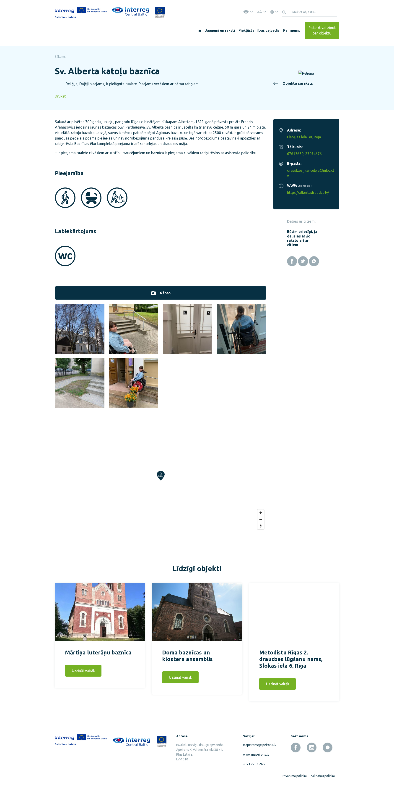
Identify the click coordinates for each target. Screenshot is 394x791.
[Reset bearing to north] (260, 526)
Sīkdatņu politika (323, 776)
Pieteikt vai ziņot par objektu (322, 30)
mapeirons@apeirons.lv (259, 745)
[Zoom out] (260, 519)
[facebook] (296, 747)
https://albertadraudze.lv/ (308, 192)
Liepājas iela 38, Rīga (304, 137)
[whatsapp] (327, 747)
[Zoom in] (260, 512)
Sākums (60, 56)
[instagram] (311, 747)
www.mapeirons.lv (256, 754)
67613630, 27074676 (304, 154)
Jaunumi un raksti (220, 30)
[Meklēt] (285, 12)
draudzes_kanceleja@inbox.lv (310, 173)
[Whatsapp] (314, 261)
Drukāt (60, 96)
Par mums (291, 30)
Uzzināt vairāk (83, 671)
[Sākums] (200, 30)
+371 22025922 (254, 764)
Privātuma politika (294, 776)
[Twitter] (303, 261)
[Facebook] (292, 261)
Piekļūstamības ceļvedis (259, 30)
